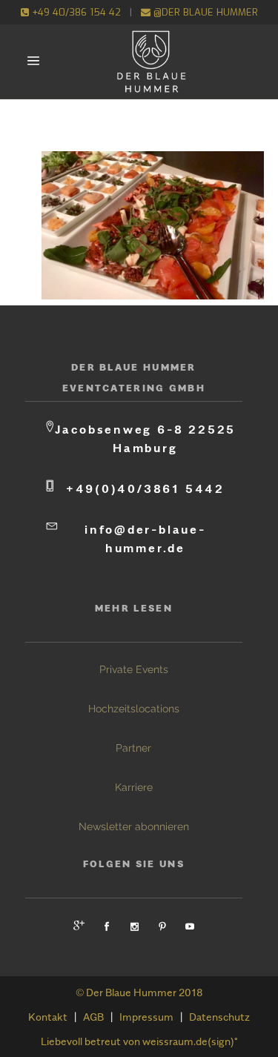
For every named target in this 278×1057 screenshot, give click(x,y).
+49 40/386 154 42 (75, 12)
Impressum (146, 1016)
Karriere (134, 787)
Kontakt (47, 1016)
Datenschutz (219, 1016)
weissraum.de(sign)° (190, 1041)
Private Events (133, 669)
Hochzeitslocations (133, 709)
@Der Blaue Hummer (204, 12)
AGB (93, 1016)
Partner (133, 748)
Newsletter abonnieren (134, 826)
